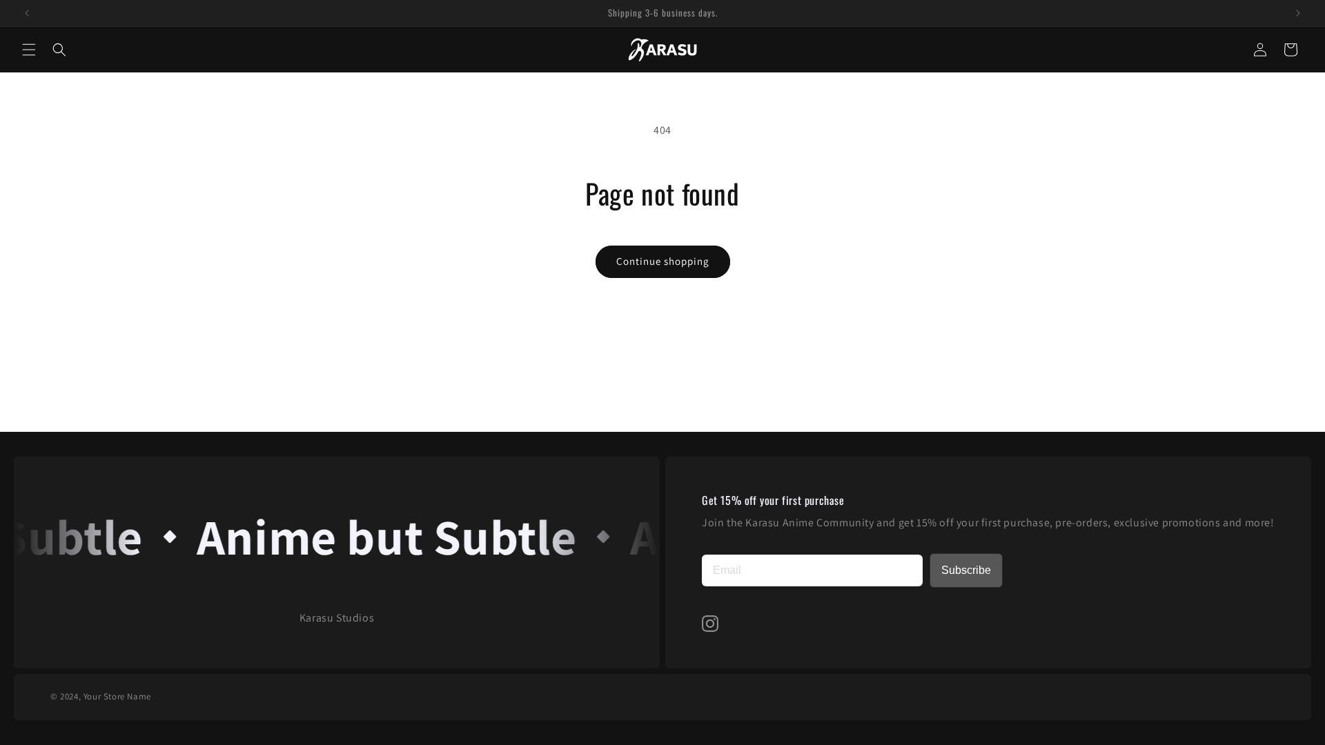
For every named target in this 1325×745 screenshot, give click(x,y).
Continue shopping (662, 261)
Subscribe (966, 570)
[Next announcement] (1298, 13)
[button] (29, 49)
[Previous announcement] (27, 13)
